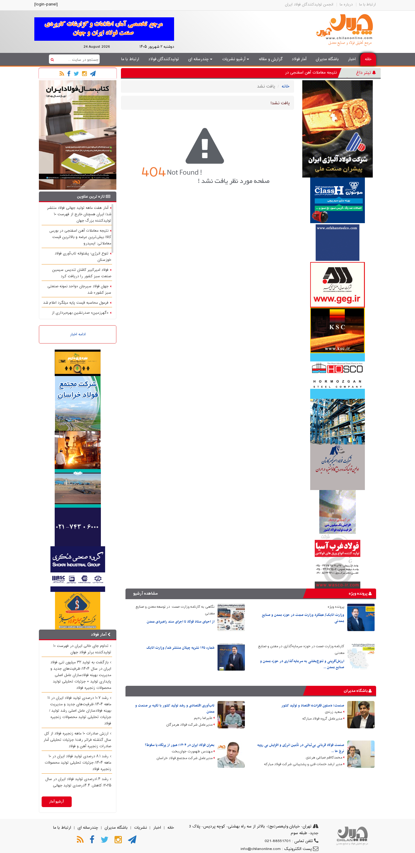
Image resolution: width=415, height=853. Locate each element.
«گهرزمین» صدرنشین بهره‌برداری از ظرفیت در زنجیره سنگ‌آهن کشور (81, 316)
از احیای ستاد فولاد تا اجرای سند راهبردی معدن (180, 622)
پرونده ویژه (359, 593)
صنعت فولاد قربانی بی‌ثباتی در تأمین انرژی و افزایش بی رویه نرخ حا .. (300, 748)
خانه (368, 59)
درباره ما (346, 5)
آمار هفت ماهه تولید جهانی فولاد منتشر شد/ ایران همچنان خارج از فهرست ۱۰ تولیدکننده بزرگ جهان (79, 214)
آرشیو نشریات (234, 59)
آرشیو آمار (56, 802)
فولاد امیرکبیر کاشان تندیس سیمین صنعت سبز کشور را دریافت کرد (81, 273)
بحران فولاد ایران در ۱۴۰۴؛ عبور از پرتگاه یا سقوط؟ (179, 745)
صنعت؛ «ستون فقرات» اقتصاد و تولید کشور (312, 706)
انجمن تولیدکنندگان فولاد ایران (309, 5)
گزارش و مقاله (271, 59)
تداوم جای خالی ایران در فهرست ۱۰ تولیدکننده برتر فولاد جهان (82, 649)
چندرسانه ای (199, 59)
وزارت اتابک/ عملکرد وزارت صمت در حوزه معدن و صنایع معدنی (303, 618)
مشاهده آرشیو (145, 593)
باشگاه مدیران (327, 59)
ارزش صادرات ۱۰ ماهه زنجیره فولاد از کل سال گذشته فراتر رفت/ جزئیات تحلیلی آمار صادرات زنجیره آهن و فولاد (77, 739)
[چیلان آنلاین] (345, 30)
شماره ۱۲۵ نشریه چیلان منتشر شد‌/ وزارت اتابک (180, 648)
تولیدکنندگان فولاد (163, 59)
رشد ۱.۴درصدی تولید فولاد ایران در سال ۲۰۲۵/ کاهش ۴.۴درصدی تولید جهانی (78, 782)
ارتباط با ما (367, 5)
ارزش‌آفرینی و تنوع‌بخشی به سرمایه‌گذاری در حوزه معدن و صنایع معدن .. (302, 664)
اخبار (352, 59)
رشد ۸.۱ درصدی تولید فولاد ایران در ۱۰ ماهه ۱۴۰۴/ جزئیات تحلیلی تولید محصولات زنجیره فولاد (78, 762)
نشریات (140, 827)
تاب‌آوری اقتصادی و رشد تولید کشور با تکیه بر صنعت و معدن (174, 709)
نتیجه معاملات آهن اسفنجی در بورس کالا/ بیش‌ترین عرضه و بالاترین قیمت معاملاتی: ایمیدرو (80, 237)
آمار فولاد (299, 59)
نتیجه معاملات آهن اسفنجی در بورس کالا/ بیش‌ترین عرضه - (286, 72)
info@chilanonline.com (261, 849)
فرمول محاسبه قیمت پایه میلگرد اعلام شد (75, 303)
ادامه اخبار (78, 334)
